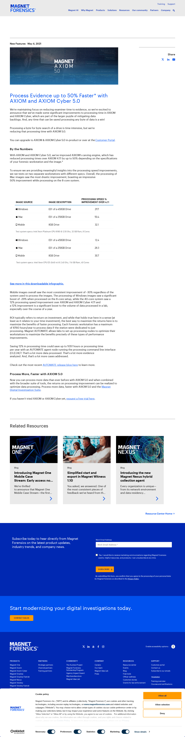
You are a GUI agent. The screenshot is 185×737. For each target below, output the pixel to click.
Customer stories (130, 680)
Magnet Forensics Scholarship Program (75, 669)
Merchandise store (73, 676)
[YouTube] (93, 647)
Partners (154, 10)
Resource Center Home (158, 513)
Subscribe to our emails (160, 671)
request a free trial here (80, 398)
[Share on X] (163, 59)
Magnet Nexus (16, 680)
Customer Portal (105, 140)
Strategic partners (45, 665)
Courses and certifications (161, 684)
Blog (125, 671)
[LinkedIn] (88, 647)
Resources (124, 10)
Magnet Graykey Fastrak (20, 677)
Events (125, 668)
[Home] (24, 646)
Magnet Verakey (16, 683)
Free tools (127, 674)
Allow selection (162, 704)
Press (97, 674)
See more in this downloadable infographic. (37, 283)
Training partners (45, 671)
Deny (162, 713)
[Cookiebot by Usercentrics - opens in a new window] (17, 732)
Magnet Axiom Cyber (18, 671)
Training (161, 4)
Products (100, 10)
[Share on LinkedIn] (168, 59)
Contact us (155, 668)
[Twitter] (83, 647)
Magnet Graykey (16, 674)
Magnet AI (73, 10)
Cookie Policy (63, 720)
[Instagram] (103, 647)
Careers (98, 665)
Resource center (129, 665)
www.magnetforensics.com (97, 704)
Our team (99, 668)
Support (171, 4)
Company (165, 10)
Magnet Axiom (16, 668)
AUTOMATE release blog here (60, 364)
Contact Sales (21, 618)
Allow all (162, 695)
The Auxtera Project (74, 665)
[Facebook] (98, 647)
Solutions (112, 10)
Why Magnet (87, 10)
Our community (139, 10)
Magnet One (15, 665)
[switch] (77, 731)
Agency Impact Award (75, 673)
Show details (140, 732)
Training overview (158, 681)
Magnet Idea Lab (73, 679)
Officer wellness (129, 677)
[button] (174, 10)
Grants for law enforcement (134, 683)
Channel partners (45, 668)
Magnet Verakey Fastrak (19, 686)
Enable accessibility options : (157, 646)
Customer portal (158, 665)
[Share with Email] (173, 59)
